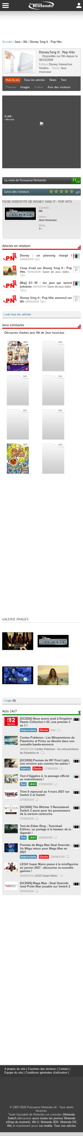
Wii (63, 56)
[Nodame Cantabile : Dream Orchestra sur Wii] (17, 355)
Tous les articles (34, 80)
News (52, 80)
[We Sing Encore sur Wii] (53, 458)
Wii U (35, 1122)
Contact (64, 1068)
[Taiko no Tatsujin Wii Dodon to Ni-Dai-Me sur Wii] (17, 458)
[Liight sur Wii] (17, 389)
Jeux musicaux (48, 220)
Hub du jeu (12, 80)
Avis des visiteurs (59, 87)
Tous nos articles (65, 1125)
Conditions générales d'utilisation (46, 1072)
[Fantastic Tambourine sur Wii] (53, 424)
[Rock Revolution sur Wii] (53, 355)
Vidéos (38, 87)
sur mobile (45, 1125)
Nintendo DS (68, 1122)
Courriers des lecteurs (42, 1068)
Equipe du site (13, 1072)
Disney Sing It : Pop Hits (57, 52)
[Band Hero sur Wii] (17, 424)
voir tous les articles (18, 314)
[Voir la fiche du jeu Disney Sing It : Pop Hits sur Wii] (20, 71)
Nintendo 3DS (49, 1122)
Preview (11, 87)
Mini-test (10, 119)
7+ (40, 228)
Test (63, 80)
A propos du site (14, 1068)
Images (25, 87)
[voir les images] (17, 641)
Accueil (7, 41)
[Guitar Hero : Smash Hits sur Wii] (53, 389)
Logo (8, 700)
